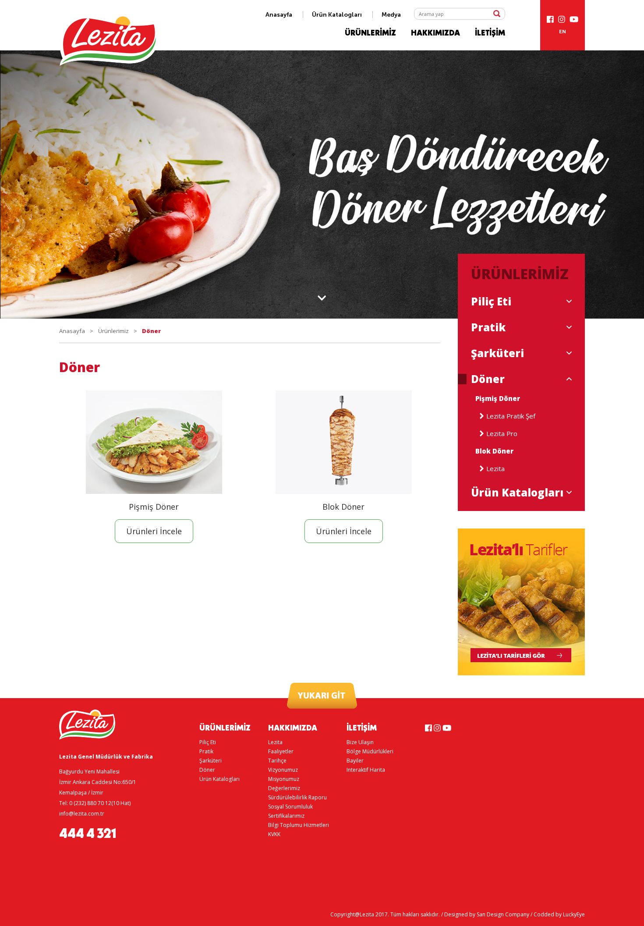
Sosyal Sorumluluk (290, 806)
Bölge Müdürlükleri (370, 751)
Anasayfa (278, 14)
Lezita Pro (501, 433)
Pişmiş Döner (497, 398)
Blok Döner (494, 451)
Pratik (488, 327)
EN (562, 31)
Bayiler (355, 760)
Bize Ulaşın (360, 742)
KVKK (274, 834)
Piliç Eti (491, 301)
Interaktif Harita (366, 769)
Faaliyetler (281, 751)
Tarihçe (277, 760)
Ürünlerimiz (113, 331)
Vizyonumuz (283, 769)
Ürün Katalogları (337, 14)
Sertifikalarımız (286, 816)
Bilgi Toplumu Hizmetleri (298, 825)
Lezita (495, 468)
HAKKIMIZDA (435, 33)
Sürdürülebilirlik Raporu (297, 797)
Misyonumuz (283, 779)
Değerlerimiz (284, 788)
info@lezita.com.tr (81, 813)
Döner (488, 379)
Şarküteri (497, 353)
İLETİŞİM (490, 33)
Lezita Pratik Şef (510, 416)
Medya (391, 14)
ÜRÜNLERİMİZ (370, 33)
